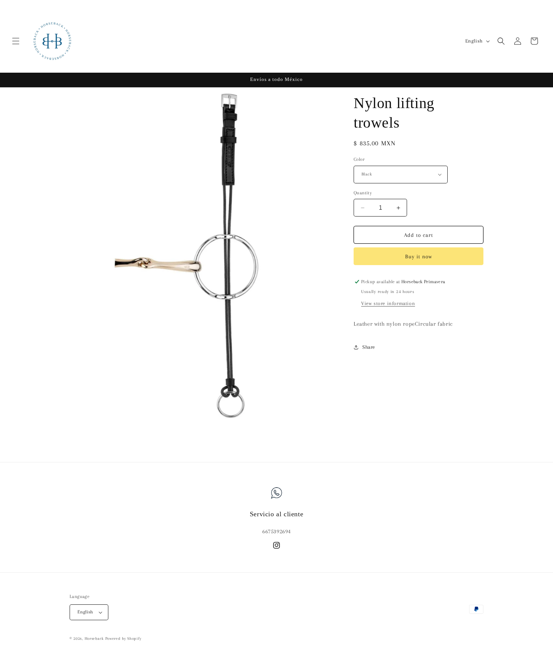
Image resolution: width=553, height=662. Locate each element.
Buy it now (418, 256)
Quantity (363, 192)
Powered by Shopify (123, 638)
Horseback (94, 638)
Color (359, 159)
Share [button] (368, 347)
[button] (16, 41)
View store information (388, 303)
